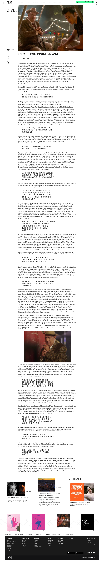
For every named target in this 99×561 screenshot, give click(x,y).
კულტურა (43, 2)
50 (83, 531)
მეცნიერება (24, 542)
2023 (19, 531)
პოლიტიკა (23, 543)
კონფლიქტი (24, 545)
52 (33, 531)
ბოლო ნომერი (60, 540)
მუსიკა (35, 545)
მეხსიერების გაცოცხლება (11, 542)
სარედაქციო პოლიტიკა (19, 534)
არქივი (71, 538)
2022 (93, 530)
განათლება (24, 540)
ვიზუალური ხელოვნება (38, 547)
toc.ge (89, 542)
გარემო (23, 547)
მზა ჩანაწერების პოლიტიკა (68, 534)
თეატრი (35, 543)
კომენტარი (50, 545)
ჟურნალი (60, 538)
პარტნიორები (29, 534)
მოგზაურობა (9, 547)
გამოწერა (87, 2)
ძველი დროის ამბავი (10, 543)
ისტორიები (20, 2)
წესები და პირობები (56, 534)
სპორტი (8, 550)
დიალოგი (49, 543)
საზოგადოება (35, 2)
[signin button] (92, 2)
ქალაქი (49, 2)
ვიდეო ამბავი (50, 540)
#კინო (8, 50)
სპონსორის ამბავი (75, 479)
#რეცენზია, (12, 49)
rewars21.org (91, 544)
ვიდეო (49, 538)
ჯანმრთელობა (9, 545)
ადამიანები (28, 2)
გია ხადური (29, 58)
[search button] (96, 5)
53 (9, 531)
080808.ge (90, 540)
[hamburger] (3, 2)
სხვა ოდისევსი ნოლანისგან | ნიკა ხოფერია (18, 497)
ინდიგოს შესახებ (8, 534)
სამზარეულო (9, 548)
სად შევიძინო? (61, 543)
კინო (17, 11)
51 (58, 527)
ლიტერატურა (36, 540)
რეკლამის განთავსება (38, 534)
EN (96, 2)
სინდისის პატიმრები (57, 2)
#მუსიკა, (8, 49)
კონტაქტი (48, 534)
